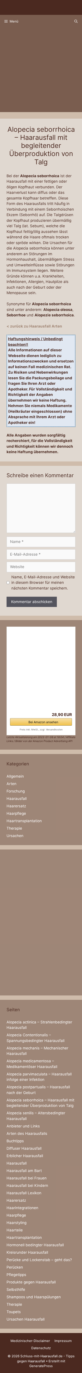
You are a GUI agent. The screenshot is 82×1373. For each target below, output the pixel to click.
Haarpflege (16, 813)
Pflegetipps (16, 1274)
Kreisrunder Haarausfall (27, 1252)
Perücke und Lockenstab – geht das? (39, 1260)
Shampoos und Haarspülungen (34, 1297)
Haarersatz (16, 806)
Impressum (63, 1341)
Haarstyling (16, 1222)
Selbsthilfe (16, 1289)
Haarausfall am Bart (24, 1170)
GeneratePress (41, 1366)
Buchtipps (15, 1141)
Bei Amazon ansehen (43, 722)
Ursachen (15, 836)
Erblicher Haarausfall (25, 1156)
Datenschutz (41, 1348)
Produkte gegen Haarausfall (31, 1282)
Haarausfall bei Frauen (27, 1178)
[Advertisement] (41, 71)
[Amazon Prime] (66, 709)
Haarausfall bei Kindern (27, 1185)
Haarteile (15, 1230)
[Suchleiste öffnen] (76, 21)
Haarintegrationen (22, 1208)
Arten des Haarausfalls (27, 1133)
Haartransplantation (24, 821)
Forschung (16, 791)
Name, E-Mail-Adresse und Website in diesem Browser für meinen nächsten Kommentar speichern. (43, 582)
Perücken (15, 1267)
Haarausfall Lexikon (24, 1193)
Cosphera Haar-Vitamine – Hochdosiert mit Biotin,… (33, 696)
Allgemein (15, 776)
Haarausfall (17, 798)
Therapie (14, 828)
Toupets (14, 1312)
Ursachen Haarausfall (26, 1319)
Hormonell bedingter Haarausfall (35, 1245)
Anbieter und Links (23, 1126)
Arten (11, 784)
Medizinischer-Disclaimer (30, 1341)
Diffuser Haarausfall (24, 1148)
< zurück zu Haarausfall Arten (34, 326)
